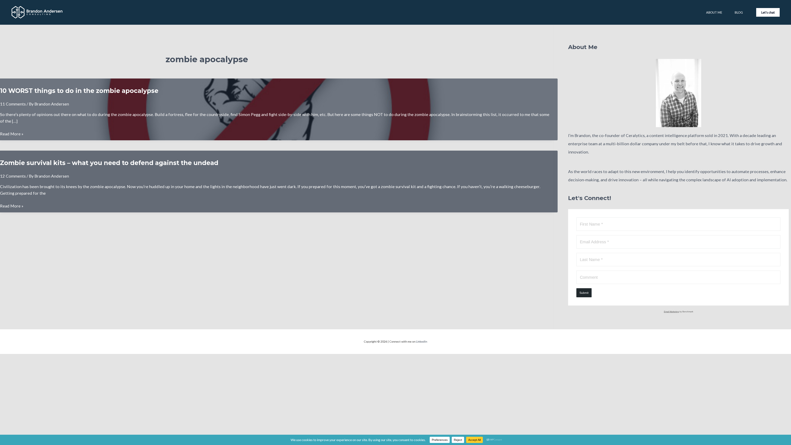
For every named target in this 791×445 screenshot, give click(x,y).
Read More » (11, 134)
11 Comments (13, 103)
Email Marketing (671, 311)
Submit (584, 292)
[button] (768, 12)
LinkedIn (421, 341)
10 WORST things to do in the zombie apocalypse (79, 91)
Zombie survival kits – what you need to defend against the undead (109, 163)
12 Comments (13, 175)
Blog (739, 12)
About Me (714, 12)
